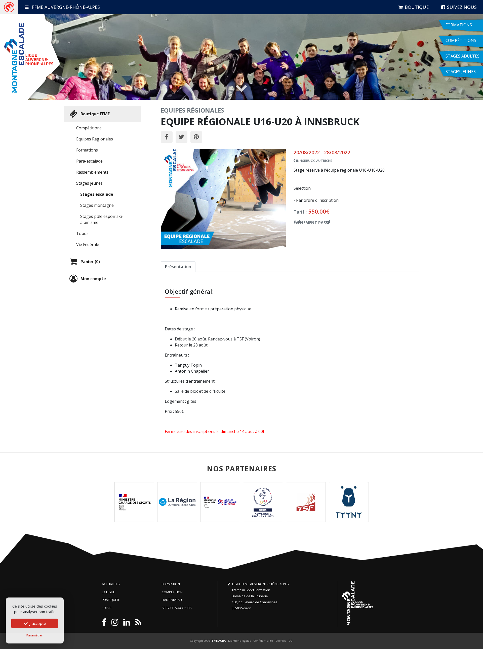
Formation (171, 584)
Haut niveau (172, 599)
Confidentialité (263, 640)
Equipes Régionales (94, 139)
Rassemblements (92, 172)
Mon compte (93, 278)
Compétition (172, 592)
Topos (82, 233)
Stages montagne (97, 205)
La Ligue (108, 592)
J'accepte (37, 623)
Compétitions (89, 128)
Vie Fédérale (87, 244)
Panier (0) (90, 261)
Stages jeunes (89, 183)
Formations (87, 150)
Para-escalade (89, 161)
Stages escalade (96, 194)
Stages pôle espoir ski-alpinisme (101, 219)
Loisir (106, 608)
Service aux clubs (177, 608)
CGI (291, 640)
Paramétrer (34, 635)
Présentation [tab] (178, 266)
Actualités (111, 584)
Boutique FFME (95, 114)
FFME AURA (218, 640)
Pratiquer (110, 599)
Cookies (280, 640)
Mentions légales (239, 640)
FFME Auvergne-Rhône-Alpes (65, 7)
